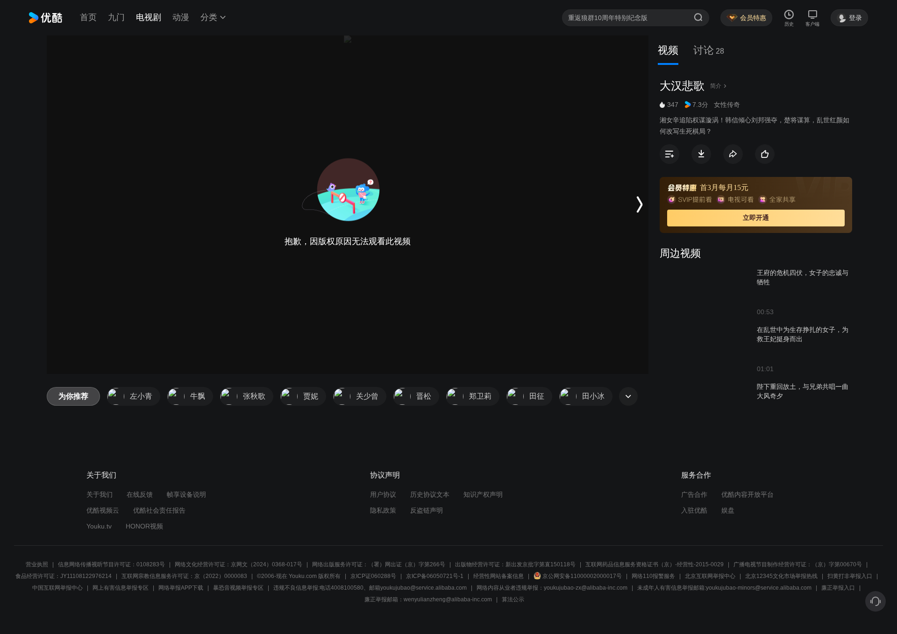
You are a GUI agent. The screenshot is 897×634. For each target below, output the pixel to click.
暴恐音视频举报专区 (238, 588)
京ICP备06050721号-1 (434, 576)
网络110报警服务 (653, 576)
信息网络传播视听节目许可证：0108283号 (111, 564)
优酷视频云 (102, 510)
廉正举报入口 (838, 588)
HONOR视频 (144, 526)
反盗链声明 (426, 510)
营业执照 (37, 564)
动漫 (180, 17)
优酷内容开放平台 (747, 494)
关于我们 (99, 494)
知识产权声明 (483, 494)
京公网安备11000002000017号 (582, 576)
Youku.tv (99, 526)
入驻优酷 (694, 510)
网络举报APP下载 (180, 588)
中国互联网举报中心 (57, 588)
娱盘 (727, 510)
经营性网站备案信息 (498, 576)
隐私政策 (383, 510)
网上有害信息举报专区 (121, 588)
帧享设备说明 (186, 494)
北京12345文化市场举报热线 (781, 576)
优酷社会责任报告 (159, 510)
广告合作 (694, 494)
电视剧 (148, 17)
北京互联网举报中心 (710, 576)
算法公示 (513, 599)
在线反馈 (140, 494)
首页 (88, 17)
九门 (116, 17)
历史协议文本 (429, 494)
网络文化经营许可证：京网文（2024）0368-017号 (238, 564)
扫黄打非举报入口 (849, 576)
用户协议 (383, 494)
